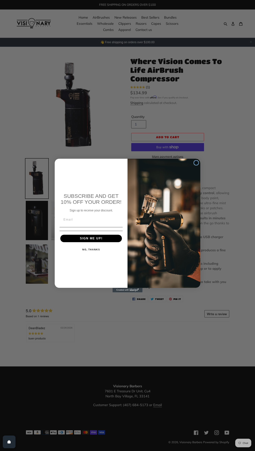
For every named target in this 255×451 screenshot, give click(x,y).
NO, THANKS (91, 249)
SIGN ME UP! (91, 238)
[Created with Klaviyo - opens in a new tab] (127, 290)
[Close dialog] (196, 163)
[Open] (9, 442)
